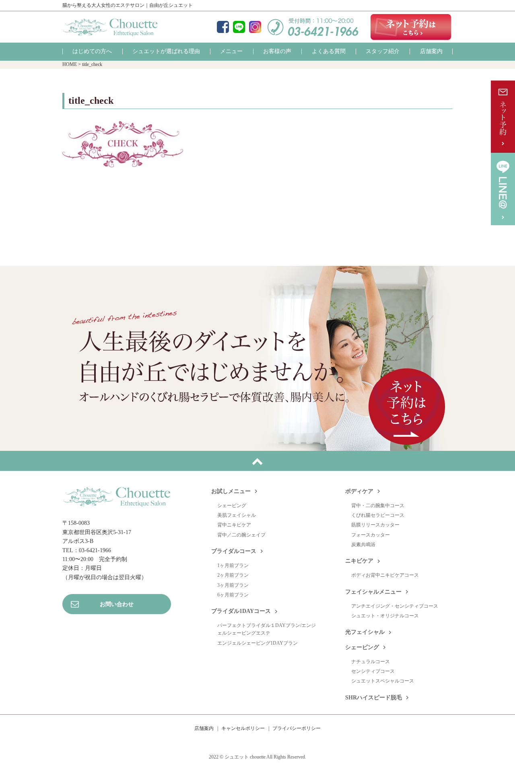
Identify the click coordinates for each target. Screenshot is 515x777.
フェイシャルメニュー (373, 592)
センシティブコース (373, 671)
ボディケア (359, 491)
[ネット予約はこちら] (412, 27)
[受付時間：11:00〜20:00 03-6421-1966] (312, 30)
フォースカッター (370, 535)
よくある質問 (329, 51)
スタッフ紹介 (383, 51)
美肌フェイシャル (236, 515)
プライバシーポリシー (296, 728)
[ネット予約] (503, 116)
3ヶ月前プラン (233, 585)
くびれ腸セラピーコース (377, 515)
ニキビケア (359, 561)
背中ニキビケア (234, 525)
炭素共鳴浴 (363, 544)
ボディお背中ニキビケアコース (385, 575)
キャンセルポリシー (243, 728)
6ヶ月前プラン (233, 595)
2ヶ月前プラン (233, 575)
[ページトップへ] (257, 461)
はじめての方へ (92, 51)
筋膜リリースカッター (375, 525)
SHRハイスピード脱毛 (373, 698)
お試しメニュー (231, 491)
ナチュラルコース (370, 661)
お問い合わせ (117, 604)
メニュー (231, 51)
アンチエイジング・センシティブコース (394, 606)
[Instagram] (255, 27)
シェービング (231, 505)
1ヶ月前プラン (233, 565)
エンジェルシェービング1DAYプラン (257, 643)
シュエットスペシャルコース (382, 681)
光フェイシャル (365, 632)
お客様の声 (277, 51)
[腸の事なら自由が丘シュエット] (110, 30)
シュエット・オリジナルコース (385, 616)
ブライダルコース (233, 551)
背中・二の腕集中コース (377, 505)
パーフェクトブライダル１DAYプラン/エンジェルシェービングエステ (266, 629)
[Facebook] (223, 27)
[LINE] (239, 27)
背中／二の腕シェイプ (241, 535)
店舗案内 (431, 51)
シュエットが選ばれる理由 (166, 51)
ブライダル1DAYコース (241, 611)
